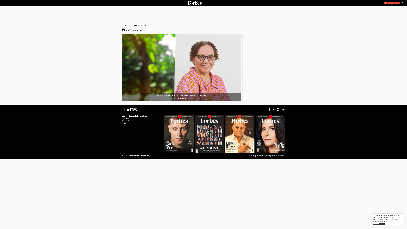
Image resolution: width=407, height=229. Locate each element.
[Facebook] (269, 109)
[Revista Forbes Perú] (270, 134)
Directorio (125, 118)
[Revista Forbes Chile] (179, 134)
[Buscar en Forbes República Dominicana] (403, 3)
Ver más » (376, 224)
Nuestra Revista (127, 121)
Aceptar (382, 224)
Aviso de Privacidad (278, 156)
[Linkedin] (282, 109)
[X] (273, 109)
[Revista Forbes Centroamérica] (240, 134)
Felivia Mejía (182, 98)
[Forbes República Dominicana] (195, 3)
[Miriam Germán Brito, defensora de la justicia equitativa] (181, 67)
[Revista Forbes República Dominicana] (209, 134)
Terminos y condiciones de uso (259, 156)
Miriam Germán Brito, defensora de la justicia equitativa (181, 95)
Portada (125, 26)
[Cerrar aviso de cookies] (402, 215)
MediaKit (125, 123)
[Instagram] (278, 109)
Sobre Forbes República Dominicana (135, 116)
